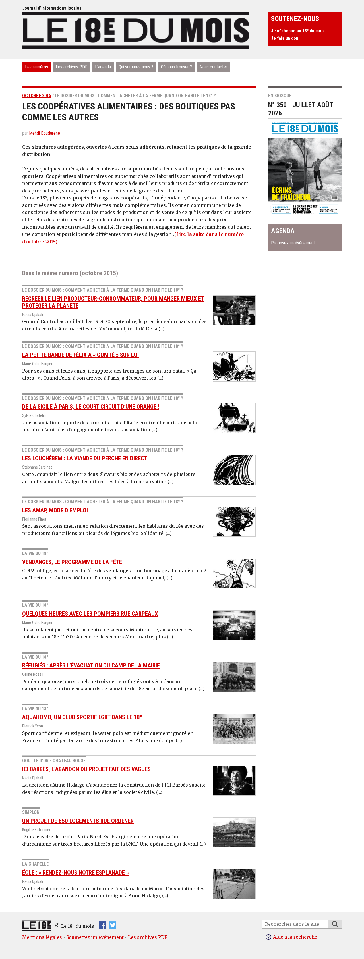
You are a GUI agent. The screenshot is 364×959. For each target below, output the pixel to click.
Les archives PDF (71, 67)
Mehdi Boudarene (44, 133)
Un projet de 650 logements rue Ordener (78, 820)
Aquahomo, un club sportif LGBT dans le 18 (82, 717)
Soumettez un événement (95, 937)
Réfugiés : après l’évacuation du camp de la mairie (91, 665)
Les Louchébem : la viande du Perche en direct (84, 458)
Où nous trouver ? (176, 67)
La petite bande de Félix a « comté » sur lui (80, 354)
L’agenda (103, 67)
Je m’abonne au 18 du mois (298, 31)
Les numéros (36, 67)
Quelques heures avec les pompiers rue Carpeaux (90, 613)
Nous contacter (213, 67)
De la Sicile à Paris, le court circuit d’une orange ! (90, 406)
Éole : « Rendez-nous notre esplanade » (75, 872)
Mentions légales (42, 937)
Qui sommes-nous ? (136, 67)
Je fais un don (284, 38)
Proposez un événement (293, 243)
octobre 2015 (36, 95)
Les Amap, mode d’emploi (55, 510)
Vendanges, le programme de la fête (72, 562)
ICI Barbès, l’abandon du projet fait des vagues (86, 769)
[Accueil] (135, 29)
